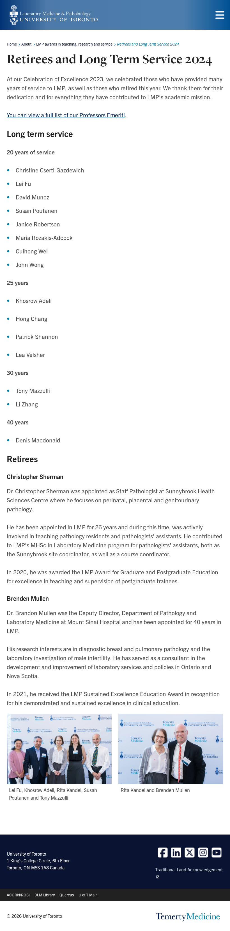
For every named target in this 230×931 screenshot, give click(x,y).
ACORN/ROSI (18, 894)
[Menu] (219, 15)
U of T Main (88, 894)
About (26, 43)
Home (12, 43)
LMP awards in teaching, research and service (74, 43)
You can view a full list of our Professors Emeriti (66, 114)
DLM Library (44, 894)
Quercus (66, 894)
